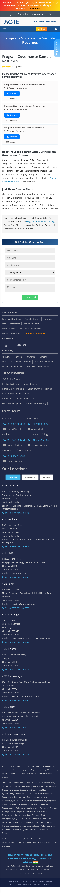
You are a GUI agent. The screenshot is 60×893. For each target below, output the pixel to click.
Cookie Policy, (28, 858)
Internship (15, 323)
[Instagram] (6, 345)
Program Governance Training (40, 221)
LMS (43, 29)
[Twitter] (15, 345)
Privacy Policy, (15, 854)
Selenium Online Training (40, 389)
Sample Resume (32, 319)
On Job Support (31, 323)
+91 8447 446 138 (16, 456)
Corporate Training (44, 361)
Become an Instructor (12, 366)
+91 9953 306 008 (16, 424)
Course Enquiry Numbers (30, 14)
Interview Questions (11, 319)
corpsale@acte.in (39, 445)
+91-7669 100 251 (16, 439)
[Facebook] (24, 345)
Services (18, 357)
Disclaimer (26, 862)
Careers (43, 357)
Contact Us (7, 361)
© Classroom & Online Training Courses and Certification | (30, 881)
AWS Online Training (11, 379)
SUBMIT (29, 297)
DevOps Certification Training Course (19, 384)
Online (46, 477)
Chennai (13, 477)
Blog (4, 323)
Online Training (23, 361)
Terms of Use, (44, 858)
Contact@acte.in (14, 429)
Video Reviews (8, 328)
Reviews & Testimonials (30, 328)
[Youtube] (19, 345)
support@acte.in (15, 461)
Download (13, 93)
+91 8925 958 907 (40, 439)
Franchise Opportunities (37, 366)
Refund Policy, (32, 854)
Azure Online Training (35, 403)
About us (6, 357)
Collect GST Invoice (35, 333)
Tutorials (48, 319)
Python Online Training (13, 389)
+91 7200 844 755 (40, 424)
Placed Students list (11, 333)
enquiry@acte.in (14, 445)
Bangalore (30, 477)
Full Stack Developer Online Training (19, 398)
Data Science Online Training (15, 393)
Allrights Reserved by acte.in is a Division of (28, 884)
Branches (31, 357)
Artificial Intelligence (11, 403)
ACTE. (48, 884)
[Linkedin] (11, 345)
